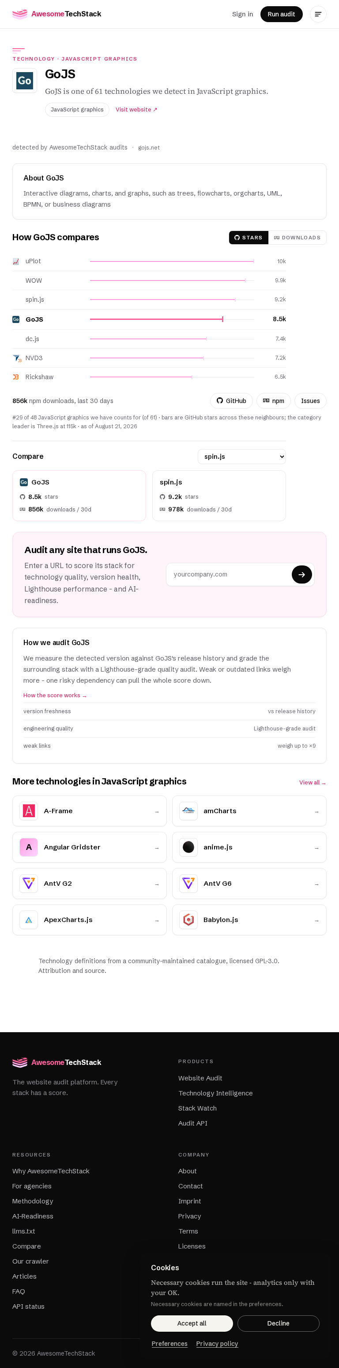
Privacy (189, 1216)
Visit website (137, 109)
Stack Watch (197, 1108)
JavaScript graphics (99, 59)
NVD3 (34, 358)
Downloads (301, 237)
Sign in (242, 14)
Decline (278, 1323)
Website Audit (200, 1078)
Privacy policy (217, 1344)
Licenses (192, 1246)
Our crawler (30, 1261)
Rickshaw (39, 377)
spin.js (35, 300)
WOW (34, 280)
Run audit (281, 14)
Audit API (192, 1123)
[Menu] (318, 14)
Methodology (32, 1201)
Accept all (192, 1323)
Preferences (170, 1344)
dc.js (32, 339)
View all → (313, 782)
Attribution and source (71, 971)
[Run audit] (302, 574)
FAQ (18, 1291)
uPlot (33, 261)
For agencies (32, 1186)
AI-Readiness (32, 1216)
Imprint (189, 1201)
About (187, 1171)
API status (28, 1306)
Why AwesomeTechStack (51, 1171)
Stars (252, 237)
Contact (190, 1186)
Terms (188, 1231)
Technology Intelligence (215, 1093)
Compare (26, 1246)
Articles (24, 1276)
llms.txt (23, 1231)
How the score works (55, 695)
